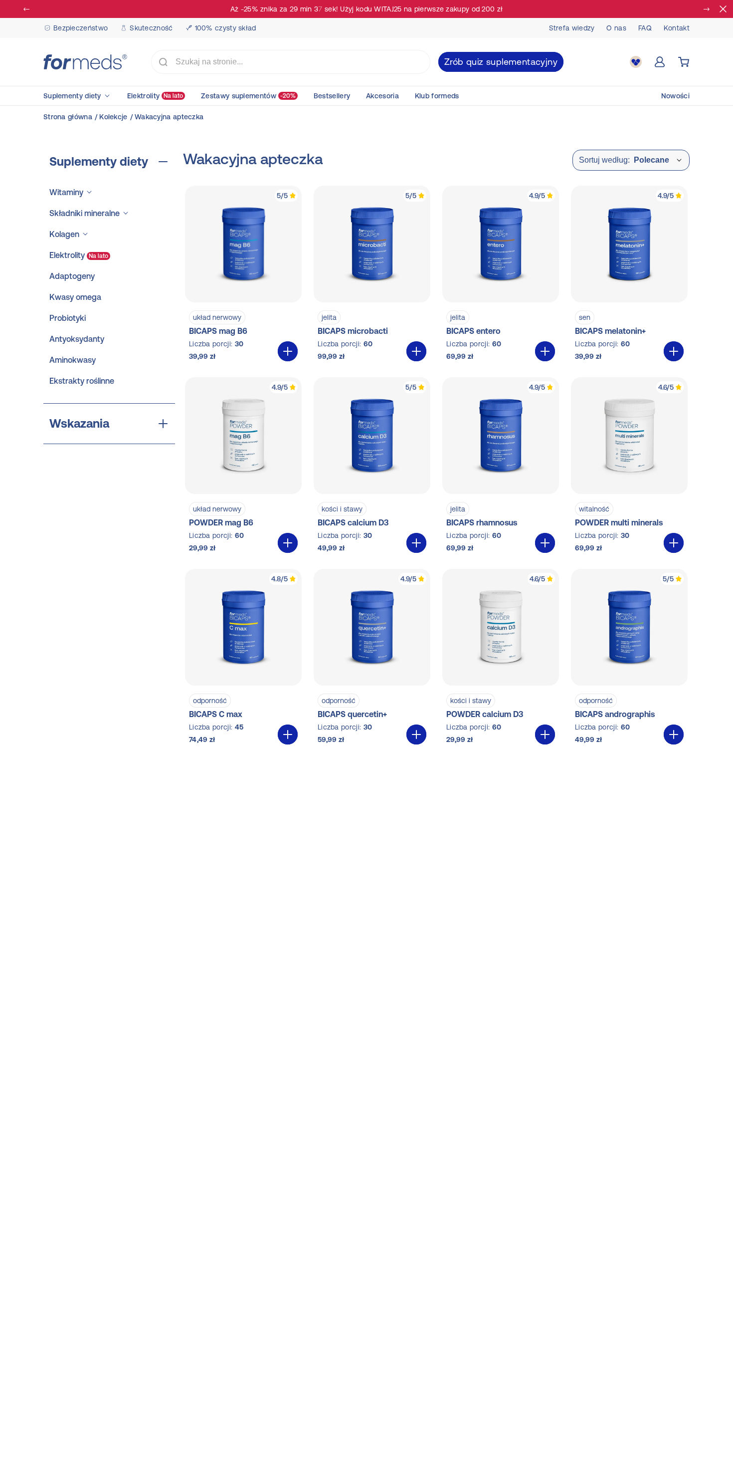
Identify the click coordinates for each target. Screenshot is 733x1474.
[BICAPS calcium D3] (372, 467)
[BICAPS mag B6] (243, 275)
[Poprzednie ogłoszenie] (26, 9)
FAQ (645, 28)
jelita (329, 317)
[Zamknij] (723, 9)
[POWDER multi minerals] (629, 467)
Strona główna (67, 117)
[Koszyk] (684, 62)
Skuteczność (151, 28)
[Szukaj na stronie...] (163, 62)
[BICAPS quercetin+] (372, 658)
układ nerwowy (217, 317)
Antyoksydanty (76, 338)
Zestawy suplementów (248, 96)
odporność (210, 701)
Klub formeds (437, 96)
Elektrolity (155, 96)
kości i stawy (342, 509)
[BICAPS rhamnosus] (500, 467)
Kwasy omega (75, 296)
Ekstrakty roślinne (81, 380)
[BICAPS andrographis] (629, 658)
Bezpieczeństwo (80, 28)
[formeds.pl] (85, 61)
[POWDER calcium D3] (500, 658)
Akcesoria (382, 96)
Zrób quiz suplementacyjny (500, 61)
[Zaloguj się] (660, 62)
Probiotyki (67, 317)
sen (584, 317)
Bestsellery (332, 96)
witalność (594, 509)
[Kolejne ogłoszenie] (706, 9)
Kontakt (677, 28)
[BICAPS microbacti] (372, 275)
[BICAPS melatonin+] (629, 275)
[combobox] (290, 62)
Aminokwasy (72, 359)
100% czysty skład (225, 28)
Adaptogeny (72, 275)
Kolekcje (113, 117)
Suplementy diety (72, 96)
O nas (616, 28)
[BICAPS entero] (500, 275)
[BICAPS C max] (243, 658)
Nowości (675, 96)
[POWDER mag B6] (243, 467)
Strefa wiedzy (572, 28)
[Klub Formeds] (636, 62)
